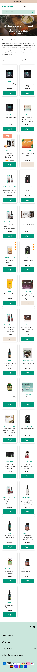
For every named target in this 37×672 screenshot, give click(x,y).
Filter (5, 60)
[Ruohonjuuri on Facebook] (30, 627)
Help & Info (7, 648)
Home (3, 39)
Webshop (6, 642)
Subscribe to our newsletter (13, 655)
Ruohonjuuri (7, 635)
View (27, 164)
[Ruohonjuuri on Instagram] (34, 627)
